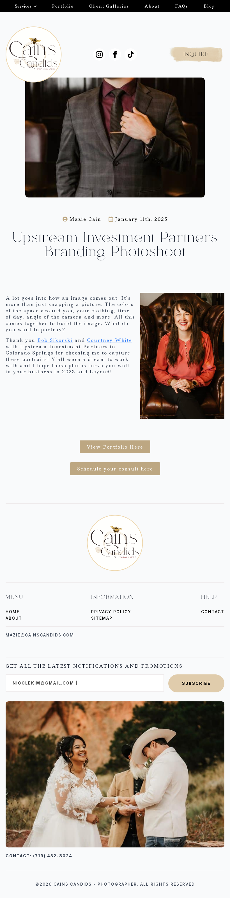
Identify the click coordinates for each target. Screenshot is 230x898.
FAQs (181, 6)
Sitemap (101, 618)
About (152, 6)
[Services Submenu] (33, 6)
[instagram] (99, 54)
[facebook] (115, 54)
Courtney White (109, 340)
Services (23, 6)
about (14, 618)
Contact (212, 611)
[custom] (131, 54)
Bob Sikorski (55, 340)
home (13, 611)
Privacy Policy (111, 611)
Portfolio (63, 6)
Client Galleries (109, 6)
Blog (209, 6)
